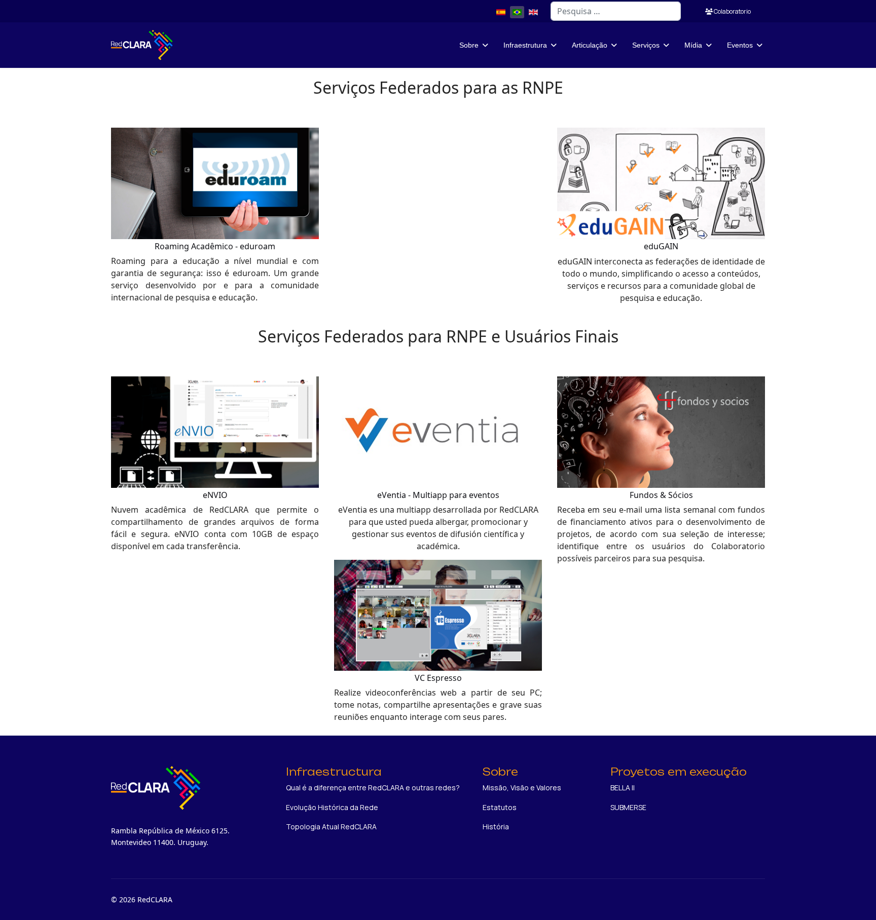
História (496, 826)
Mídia (693, 45)
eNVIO (215, 495)
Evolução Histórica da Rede (332, 807)
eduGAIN (661, 246)
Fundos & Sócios (661, 495)
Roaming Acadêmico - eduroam (215, 246)
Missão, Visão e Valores (522, 787)
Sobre (469, 45)
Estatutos (500, 807)
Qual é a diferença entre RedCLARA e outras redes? (373, 787)
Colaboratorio (732, 11)
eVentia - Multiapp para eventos (438, 495)
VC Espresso (438, 677)
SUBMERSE (628, 807)
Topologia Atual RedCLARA (331, 826)
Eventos (740, 45)
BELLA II (622, 787)
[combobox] (616, 11)
